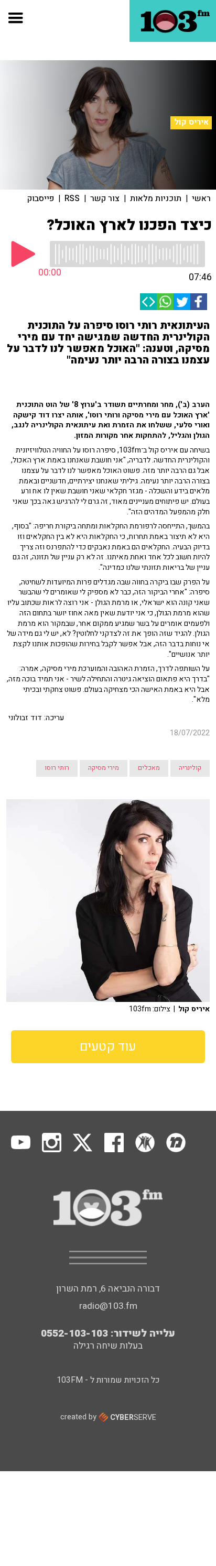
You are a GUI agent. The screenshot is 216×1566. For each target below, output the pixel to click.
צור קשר (105, 198)
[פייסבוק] (198, 301)
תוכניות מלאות (155, 198)
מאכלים (149, 768)
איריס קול (191, 122)
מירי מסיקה (103, 768)
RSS (72, 198)
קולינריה (190, 768)
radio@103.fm (108, 1306)
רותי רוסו (57, 768)
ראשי (201, 198)
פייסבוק (40, 198)
